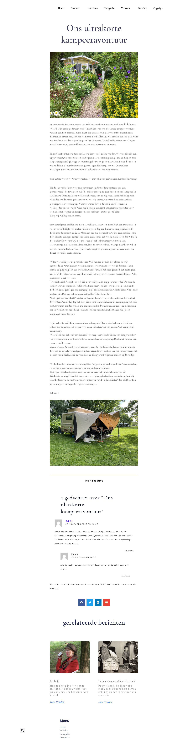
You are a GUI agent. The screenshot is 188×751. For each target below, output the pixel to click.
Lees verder (57, 702)
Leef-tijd (54, 681)
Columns (75, 8)
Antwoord (129, 550)
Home (61, 8)
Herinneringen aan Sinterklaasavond (116, 681)
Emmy (74, 554)
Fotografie (109, 8)
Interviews (93, 8)
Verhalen (125, 8)
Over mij (142, 8)
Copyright (158, 8)
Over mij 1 (65, 737)
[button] (81, 602)
